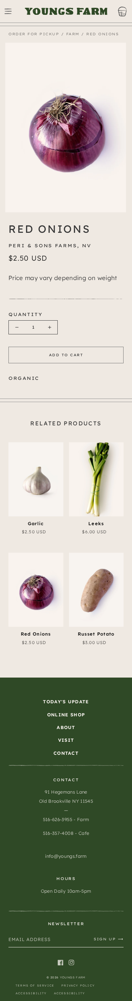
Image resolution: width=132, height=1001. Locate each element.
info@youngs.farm (66, 856)
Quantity (25, 314)
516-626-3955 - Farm (66, 819)
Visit (66, 740)
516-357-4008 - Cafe (66, 833)
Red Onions (102, 34)
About (66, 727)
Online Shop (66, 714)
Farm (73, 34)
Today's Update (66, 701)
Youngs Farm (73, 977)
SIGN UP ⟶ (109, 939)
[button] (8, 11)
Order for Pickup (33, 34)
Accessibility (31, 993)
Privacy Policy (78, 985)
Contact (66, 753)
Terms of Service (34, 985)
